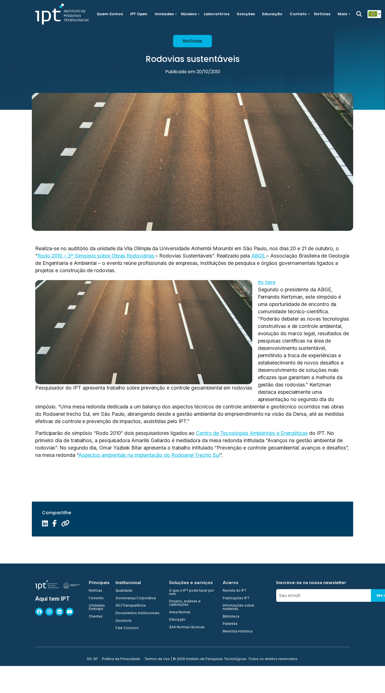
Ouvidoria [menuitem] (123, 621)
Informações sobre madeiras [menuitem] (238, 607)
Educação (272, 14)
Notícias (322, 14)
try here (266, 282)
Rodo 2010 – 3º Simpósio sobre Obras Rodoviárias (96, 256)
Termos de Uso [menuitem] (157, 659)
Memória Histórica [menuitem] (238, 631)
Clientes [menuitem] (96, 616)
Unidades (164, 14)
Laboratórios (216, 14)
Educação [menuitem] (177, 620)
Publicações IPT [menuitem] (236, 598)
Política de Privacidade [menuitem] (121, 659)
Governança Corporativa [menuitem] (136, 598)
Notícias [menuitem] (95, 591)
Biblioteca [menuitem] (231, 616)
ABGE (259, 256)
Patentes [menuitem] (230, 624)
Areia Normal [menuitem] (179, 612)
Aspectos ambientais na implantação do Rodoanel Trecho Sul (149, 455)
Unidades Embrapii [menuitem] (97, 607)
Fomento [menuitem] (96, 598)
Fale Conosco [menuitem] (127, 628)
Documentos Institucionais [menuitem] (138, 613)
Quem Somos (110, 14)
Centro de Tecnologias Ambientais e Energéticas (252, 433)
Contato (298, 14)
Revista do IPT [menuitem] (235, 591)
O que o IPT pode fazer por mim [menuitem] (191, 592)
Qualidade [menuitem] (124, 591)
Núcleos (188, 14)
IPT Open (138, 14)
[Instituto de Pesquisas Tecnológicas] (61, 14)
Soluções (246, 14)
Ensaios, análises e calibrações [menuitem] (185, 603)
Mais (342, 14)
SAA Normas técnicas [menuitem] (187, 627)
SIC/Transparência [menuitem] (131, 605)
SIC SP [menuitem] (92, 659)
